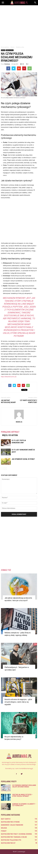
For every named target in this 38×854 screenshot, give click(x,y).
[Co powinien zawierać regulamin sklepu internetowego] (6, 788)
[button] (35, 2)
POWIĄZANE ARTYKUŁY (10, 432)
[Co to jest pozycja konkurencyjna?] (6, 442)
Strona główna (5, 47)
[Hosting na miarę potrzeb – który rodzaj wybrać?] (6, 797)
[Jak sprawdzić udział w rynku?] (6, 461)
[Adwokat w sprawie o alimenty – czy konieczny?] (6, 806)
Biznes (3, 50)
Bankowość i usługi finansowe (12, 825)
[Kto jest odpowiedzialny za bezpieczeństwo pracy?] (19, 725)
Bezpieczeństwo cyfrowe (10, 822)
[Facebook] (16, 774)
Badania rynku (9, 50)
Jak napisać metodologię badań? (8, 401)
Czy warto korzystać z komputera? (28, 401)
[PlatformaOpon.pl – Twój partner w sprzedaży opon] (19, 656)
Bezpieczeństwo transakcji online (14, 837)
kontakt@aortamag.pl (26, 768)
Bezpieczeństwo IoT (8, 843)
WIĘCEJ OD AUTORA (10, 435)
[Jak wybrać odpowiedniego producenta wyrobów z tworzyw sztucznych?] (19, 586)
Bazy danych (5, 819)
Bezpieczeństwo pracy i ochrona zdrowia (16, 834)
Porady (3, 831)
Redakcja (7, 64)
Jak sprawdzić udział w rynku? (23, 459)
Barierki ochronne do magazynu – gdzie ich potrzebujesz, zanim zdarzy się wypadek (18, 701)
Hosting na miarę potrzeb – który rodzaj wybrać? (22, 795)
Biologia (4, 828)
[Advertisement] (19, 25)
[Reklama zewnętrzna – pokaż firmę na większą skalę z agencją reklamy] (19, 621)
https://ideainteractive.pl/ (8, 376)
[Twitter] (22, 774)
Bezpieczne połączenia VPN (11, 840)
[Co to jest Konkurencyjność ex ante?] (6, 452)
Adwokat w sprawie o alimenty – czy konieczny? (24, 804)
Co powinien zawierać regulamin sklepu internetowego (24, 786)
